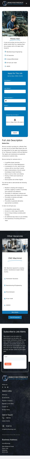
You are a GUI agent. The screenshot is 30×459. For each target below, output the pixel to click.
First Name (7, 80)
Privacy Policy (6, 409)
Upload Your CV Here (12, 115)
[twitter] (5, 387)
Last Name (7, 88)
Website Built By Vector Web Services (11, 434)
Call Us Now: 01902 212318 (15, 76)
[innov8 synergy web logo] (12, 1)
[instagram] (7, 387)
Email (6, 105)
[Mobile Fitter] (15, 12)
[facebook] (2, 387)
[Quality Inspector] (15, 239)
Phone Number (8, 97)
